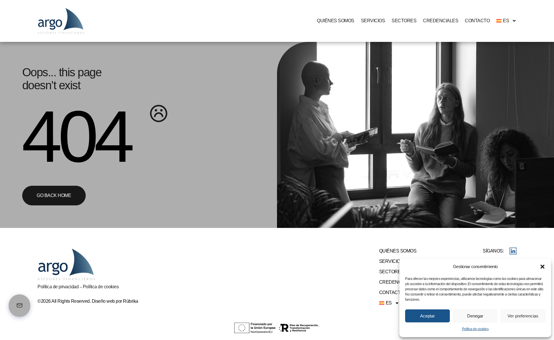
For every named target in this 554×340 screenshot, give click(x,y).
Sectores (404, 20)
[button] (542, 267)
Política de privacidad (58, 286)
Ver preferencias (523, 315)
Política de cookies (475, 329)
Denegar (475, 315)
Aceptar (427, 315)
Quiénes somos (335, 20)
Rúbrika (130, 301)
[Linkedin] (513, 251)
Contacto (477, 20)
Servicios (373, 20)
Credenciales (440, 20)
